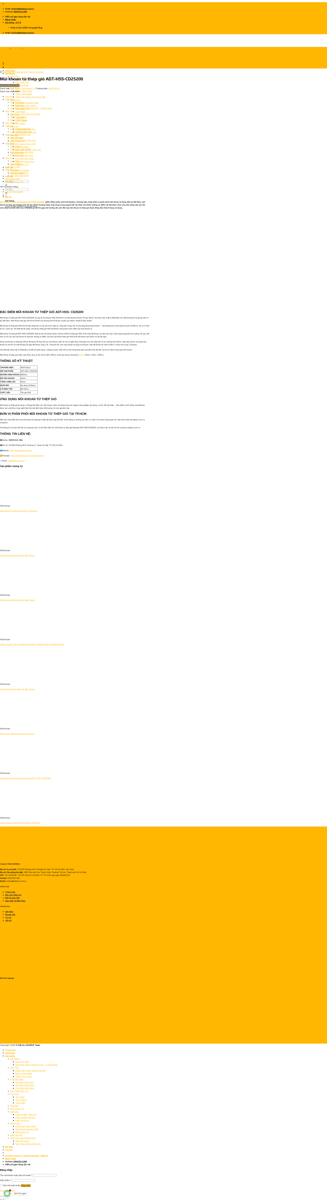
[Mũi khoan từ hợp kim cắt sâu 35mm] (16, 545)
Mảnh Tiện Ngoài (23, 94)
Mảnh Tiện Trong (23, 91)
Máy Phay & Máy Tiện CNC (23, 140)
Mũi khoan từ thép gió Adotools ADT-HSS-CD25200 (22, 202)
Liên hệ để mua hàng (10, 85)
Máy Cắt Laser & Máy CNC (23, 143)
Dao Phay (9, 99)
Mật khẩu (5, 1180)
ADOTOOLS (54, 88)
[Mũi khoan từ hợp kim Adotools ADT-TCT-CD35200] (11, 64)
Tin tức (8, 917)
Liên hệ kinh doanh (14, 191)
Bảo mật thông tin (13, 895)
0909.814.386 (20, 11)
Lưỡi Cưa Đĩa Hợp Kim (20, 128)
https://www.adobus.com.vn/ (21, 450)
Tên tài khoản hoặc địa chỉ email (16, 1175)
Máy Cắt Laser (22, 146)
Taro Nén (14, 161)
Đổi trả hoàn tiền (12, 898)
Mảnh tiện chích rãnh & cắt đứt (30, 97)
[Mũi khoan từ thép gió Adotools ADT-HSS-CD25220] (16, 768)
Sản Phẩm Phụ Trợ (14, 181)
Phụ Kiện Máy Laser (24, 161)
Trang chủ (10, 67)
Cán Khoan (20, 111)
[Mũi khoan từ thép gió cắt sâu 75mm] (16, 589)
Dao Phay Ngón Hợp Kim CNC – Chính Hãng (36, 1064)
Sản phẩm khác (12, 178)
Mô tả (8, 197)
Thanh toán (10, 892)
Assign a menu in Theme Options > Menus (26, 1155)
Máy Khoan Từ (17, 1108)
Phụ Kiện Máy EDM (24, 158)
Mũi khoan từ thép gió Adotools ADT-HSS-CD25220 (25, 778)
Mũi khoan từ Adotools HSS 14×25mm (18, 510)
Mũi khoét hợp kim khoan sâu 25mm (17, 733)
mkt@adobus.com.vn (16, 461)
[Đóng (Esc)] (1, 1196)
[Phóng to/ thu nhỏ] (4, 1196)
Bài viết (9, 167)
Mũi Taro (9, 158)
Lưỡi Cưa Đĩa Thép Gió (20, 131)
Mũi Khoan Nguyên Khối (26, 102)
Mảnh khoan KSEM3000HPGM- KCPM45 (20, 822)
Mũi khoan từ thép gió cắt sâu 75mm (17, 600)
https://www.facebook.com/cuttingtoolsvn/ (27, 456)
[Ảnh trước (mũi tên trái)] (1, 1199)
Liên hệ (9, 176)
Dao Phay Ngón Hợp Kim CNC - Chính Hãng (31, 108)
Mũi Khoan (15, 99)
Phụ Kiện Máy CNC (24, 155)
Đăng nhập (26, 1185)
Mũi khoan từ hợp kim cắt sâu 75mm (17, 689)
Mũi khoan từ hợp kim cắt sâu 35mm (17, 555)
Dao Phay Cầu (22, 82)
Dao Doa (9, 96)
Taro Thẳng (16, 163)
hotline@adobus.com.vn (22, 8)
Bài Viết (9, 1147)
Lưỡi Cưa (14, 126)
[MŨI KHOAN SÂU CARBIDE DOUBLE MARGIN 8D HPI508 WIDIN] (16, 634)
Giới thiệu (9, 911)
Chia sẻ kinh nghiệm (19, 170)
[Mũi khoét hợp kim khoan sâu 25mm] (16, 723)
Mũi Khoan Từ (29, 48)
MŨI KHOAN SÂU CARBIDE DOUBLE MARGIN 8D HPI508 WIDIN (32, 644)
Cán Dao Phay (22, 85)
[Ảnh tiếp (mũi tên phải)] (4, 1199)
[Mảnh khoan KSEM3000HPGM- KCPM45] (31, 812)
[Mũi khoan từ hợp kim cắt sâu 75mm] (31, 679)
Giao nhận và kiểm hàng (15, 901)
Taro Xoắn (20, 123)
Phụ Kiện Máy (11, 169)
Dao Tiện (9, 111)
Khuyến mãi (10, 914)
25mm (81, 355)
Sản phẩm (10, 73)
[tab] (77, 196)
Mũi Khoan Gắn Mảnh (25, 105)
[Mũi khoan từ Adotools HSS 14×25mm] (16, 500)
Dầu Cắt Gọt (11, 122)
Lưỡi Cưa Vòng (22, 1120)
